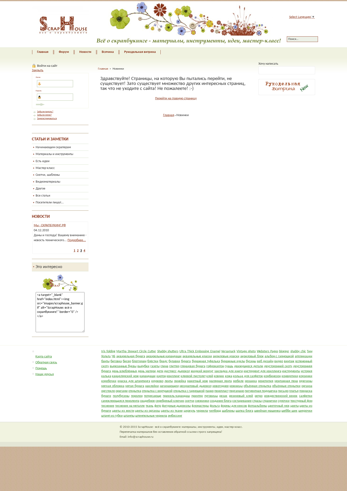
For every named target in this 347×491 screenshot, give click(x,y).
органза (306, 386)
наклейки (152, 386)
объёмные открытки (286, 386)
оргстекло (108, 391)
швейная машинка (267, 411)
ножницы (236, 386)
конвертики (290, 376)
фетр (157, 406)
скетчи (189, 401)
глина (164, 366)
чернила (202, 411)
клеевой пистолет (193, 376)
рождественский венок (281, 396)
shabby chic (298, 351)
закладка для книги (228, 371)
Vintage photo (246, 351)
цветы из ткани (172, 411)
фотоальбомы (257, 406)
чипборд (215, 411)
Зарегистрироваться (47, 118)
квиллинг (173, 376)
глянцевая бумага (192, 366)
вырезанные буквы (123, 366)
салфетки (305, 396)
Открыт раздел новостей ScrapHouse (59, 225)
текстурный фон (301, 401)
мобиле (238, 381)
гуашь (229, 366)
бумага (186, 361)
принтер (197, 396)
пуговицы (211, 396)
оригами (122, 391)
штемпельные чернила (151, 416)
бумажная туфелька (206, 361)
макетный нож (197, 381)
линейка (180, 381)
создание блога (221, 401)
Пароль (39, 91)
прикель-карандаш (176, 396)
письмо (283, 391)
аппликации (303, 356)
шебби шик (289, 411)
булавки (174, 361)
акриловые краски (226, 356)
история (306, 371)
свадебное (147, 401)
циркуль (189, 411)
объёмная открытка (257, 386)
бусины (251, 361)
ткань (149, 406)
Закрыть (37, 70)
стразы (257, 401)
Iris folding (108, 351)
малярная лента (220, 381)
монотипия (265, 381)
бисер (127, 361)
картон (161, 376)
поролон (137, 396)
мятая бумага (134, 386)
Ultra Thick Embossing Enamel (199, 351)
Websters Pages (267, 351)
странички (269, 401)
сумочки (284, 401)
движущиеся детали (248, 366)
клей (209, 376)
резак (223, 396)
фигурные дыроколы (176, 406)
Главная (103, 68)
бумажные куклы (233, 361)
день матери (147, 371)
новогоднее (220, 386)
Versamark (228, 351)
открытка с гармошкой (189, 391)
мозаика (251, 381)
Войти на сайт (47, 66)
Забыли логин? (44, 115)
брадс (163, 361)
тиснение (107, 406)
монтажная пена (286, 381)
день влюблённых (124, 371)
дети (160, 371)
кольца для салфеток (248, 376)
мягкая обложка (112, 386)
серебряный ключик (170, 401)
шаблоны (228, 411)
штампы (129, 416)
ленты (169, 381)
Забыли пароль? (45, 111)
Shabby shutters (167, 351)
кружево (157, 381)
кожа (228, 376)
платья (294, 391)
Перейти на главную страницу (176, 98)
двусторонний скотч (278, 366)
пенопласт (221, 391)
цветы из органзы (147, 411)
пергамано (236, 391)
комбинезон (272, 376)
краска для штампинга (134, 381)
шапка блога (244, 411)
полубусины (121, 396)
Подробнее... (74, 240)
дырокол (184, 371)
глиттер (174, 366)
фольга (215, 406)
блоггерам (139, 361)
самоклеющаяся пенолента (120, 401)
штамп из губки (112, 416)
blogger (284, 351)
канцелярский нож (125, 376)
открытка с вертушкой (157, 391)
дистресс (170, 371)
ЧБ (113, 356)
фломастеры (200, 406)
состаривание (242, 401)
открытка (134, 391)
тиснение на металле (130, 406)
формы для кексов (234, 406)
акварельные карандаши (164, 356)
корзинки (305, 376)
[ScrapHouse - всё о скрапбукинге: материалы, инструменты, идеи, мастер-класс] (153, 24)
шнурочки (305, 411)
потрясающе (152, 396)
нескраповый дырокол (196, 386)
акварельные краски (197, 356)
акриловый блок (252, 356)
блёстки (152, 361)
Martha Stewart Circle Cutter (136, 351)
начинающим (169, 386)
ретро (258, 396)
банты (105, 361)
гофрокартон (215, 366)
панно (209, 391)
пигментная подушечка (261, 391)
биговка (116, 361)
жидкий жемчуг (202, 371)
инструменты (291, 371)
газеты (155, 366)
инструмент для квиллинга (262, 371)
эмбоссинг (175, 416)
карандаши (148, 376)
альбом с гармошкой (279, 356)
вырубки (143, 366)
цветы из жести (123, 411)
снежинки (202, 401)
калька (106, 376)
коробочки (108, 381)
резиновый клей (241, 396)
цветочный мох (278, 406)
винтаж (289, 361)
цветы (294, 406)
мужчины (305, 381)
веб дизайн (265, 361)
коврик (219, 376)
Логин (38, 77)
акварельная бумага (130, 356)
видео (278, 361)
